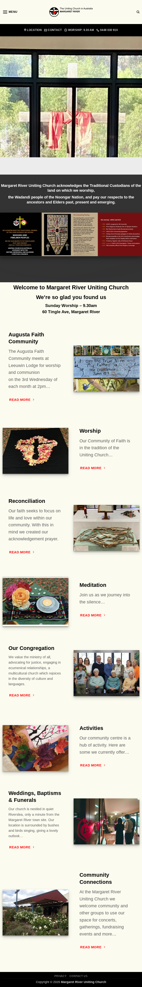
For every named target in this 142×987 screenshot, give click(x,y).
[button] (10, 12)
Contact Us (78, 976)
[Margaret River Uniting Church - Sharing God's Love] (71, 12)
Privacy (60, 976)
